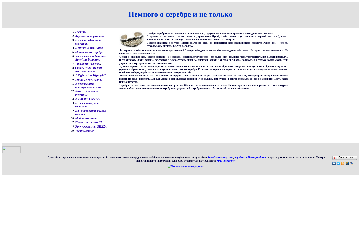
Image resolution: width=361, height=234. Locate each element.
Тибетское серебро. (87, 63)
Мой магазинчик (86, 118)
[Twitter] (338, 163)
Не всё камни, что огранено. (87, 105)
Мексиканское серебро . (90, 52)
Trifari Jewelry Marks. (88, 79)
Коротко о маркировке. (90, 36)
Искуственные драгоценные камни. (88, 85)
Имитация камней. (88, 99)
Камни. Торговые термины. (86, 93)
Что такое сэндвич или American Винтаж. (90, 58)
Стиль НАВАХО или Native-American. (88, 69)
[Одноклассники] (343, 163)
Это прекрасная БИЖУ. (91, 126)
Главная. (80, 32)
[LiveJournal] (352, 163)
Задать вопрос (84, 130)
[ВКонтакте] (334, 163)
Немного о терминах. (89, 47)
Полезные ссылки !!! (88, 122)
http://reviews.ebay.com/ (220, 157)
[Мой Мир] (347, 163)
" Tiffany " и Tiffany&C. (91, 75)
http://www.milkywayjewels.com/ (250, 157)
